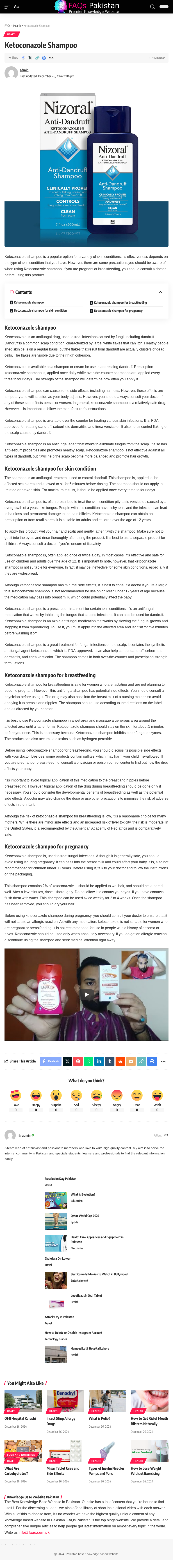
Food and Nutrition (21, 1454)
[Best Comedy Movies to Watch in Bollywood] (56, 1280)
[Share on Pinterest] (78, 1061)
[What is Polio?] (107, 1401)
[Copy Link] (37, 57)
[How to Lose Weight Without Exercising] (149, 1451)
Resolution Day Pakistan (60, 1179)
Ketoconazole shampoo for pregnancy (118, 310)
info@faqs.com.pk (34, 1532)
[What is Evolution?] (56, 1200)
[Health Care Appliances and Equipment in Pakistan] (56, 1243)
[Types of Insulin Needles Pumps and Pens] (107, 1451)
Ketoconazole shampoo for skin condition (40, 310)
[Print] (44, 57)
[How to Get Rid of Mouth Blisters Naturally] (149, 1401)
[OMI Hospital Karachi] (23, 1401)
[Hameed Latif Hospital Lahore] (56, 1354)
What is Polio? (99, 1418)
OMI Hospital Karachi (20, 1418)
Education (77, 1201)
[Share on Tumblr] (109, 1061)
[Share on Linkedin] (99, 1061)
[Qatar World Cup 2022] (56, 1221)
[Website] (166, 1135)
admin (24, 70)
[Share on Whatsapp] (88, 1061)
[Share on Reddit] (120, 1061)
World (48, 1185)
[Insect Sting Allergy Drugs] (65, 1401)
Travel (48, 1265)
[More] (51, 57)
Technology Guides (56, 1339)
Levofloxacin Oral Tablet (86, 1295)
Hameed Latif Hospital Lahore (90, 1348)
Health (11, 34)
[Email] (131, 1061)
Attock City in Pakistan (59, 1317)
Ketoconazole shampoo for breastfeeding (120, 302)
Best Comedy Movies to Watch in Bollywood (99, 1274)
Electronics (77, 1248)
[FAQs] (86, 6)
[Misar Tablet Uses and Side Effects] (65, 1451)
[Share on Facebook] (23, 57)
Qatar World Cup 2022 (85, 1216)
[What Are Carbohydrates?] (23, 1451)
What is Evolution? (83, 1194)
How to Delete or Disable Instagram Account (73, 1333)
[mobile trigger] (8, 7)
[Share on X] (30, 57)
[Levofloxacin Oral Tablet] (56, 1301)
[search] (152, 7)
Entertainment (79, 1280)
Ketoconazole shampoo (29, 302)
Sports (74, 1222)
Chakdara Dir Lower (58, 1258)
